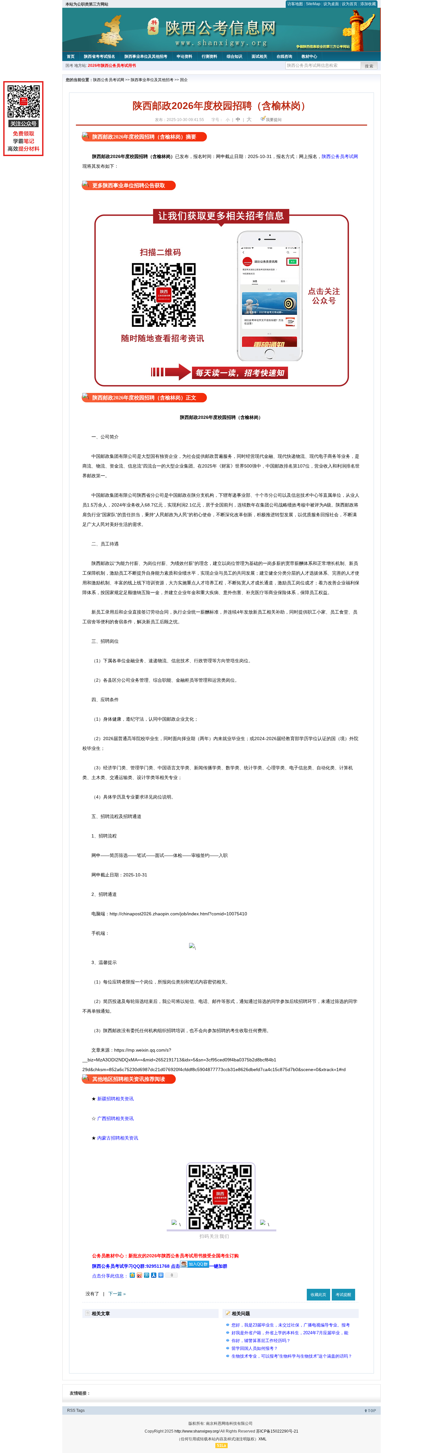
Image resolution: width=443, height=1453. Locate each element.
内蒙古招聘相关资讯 (117, 1138)
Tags (80, 1410)
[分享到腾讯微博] (146, 1275)
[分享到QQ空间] (132, 1275)
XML (262, 1439)
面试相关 (259, 56)
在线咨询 (284, 56)
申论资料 (184, 56)
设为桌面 (331, 4)
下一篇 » (117, 1293)
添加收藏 (368, 4)
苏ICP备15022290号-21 (277, 1431)
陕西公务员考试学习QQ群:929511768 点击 (136, 1266)
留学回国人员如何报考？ (255, 1348)
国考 (69, 65)
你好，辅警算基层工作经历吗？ (261, 1340)
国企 (184, 80)
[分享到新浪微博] (139, 1275)
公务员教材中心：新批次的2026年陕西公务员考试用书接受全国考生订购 (165, 1255)
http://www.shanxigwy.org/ (197, 1431)
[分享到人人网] (153, 1275)
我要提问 (273, 119)
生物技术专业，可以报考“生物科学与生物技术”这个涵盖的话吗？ (292, 1356)
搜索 (369, 66)
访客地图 (295, 4)
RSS (71, 1410)
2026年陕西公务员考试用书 (112, 65)
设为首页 (349, 4)
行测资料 (209, 56)
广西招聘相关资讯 (115, 1118)
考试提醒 (343, 1294)
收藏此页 (318, 1294)
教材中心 (309, 56)
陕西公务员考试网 (108, 80)
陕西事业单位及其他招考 (146, 56)
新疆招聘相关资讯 (115, 1098)
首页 (71, 56)
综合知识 (234, 56)
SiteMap (313, 4)
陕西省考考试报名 (99, 56)
